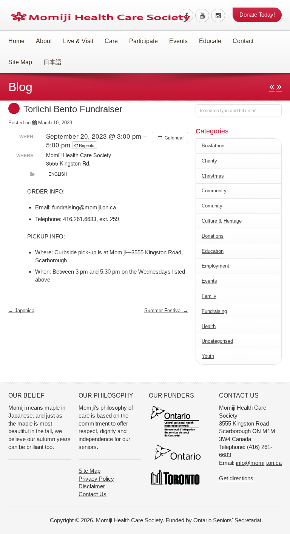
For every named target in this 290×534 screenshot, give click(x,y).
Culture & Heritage (222, 221)
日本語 (52, 62)
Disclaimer (92, 486)
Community (214, 190)
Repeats (87, 145)
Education (213, 251)
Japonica (21, 310)
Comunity (212, 206)
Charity (209, 161)
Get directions (236, 478)
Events (209, 281)
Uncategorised (217, 341)
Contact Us (92, 494)
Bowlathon (213, 146)
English (57, 174)
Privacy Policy (96, 478)
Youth (208, 356)
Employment (215, 266)
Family (209, 296)
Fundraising (214, 311)
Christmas (213, 176)
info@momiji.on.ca (259, 463)
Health (209, 326)
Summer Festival (166, 310)
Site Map (20, 62)
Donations (213, 236)
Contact (243, 41)
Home (16, 41)
